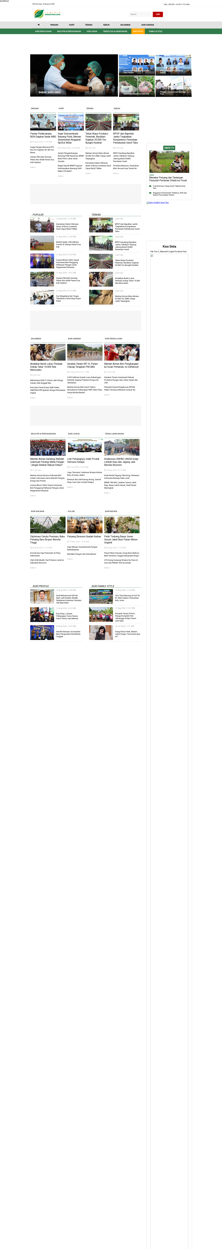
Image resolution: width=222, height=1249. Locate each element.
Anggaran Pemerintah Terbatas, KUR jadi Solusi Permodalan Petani (170, 194)
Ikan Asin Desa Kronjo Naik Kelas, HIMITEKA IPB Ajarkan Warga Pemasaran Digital (47, 390)
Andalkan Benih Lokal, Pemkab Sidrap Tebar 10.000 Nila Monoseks (127, 280)
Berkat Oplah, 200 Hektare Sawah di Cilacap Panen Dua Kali (68, 244)
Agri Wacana (37, 511)
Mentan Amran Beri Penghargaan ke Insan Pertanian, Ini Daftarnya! (121, 365)
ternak (89, 108)
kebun (117, 108)
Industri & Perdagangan (69, 31)
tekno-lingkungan (114, 434)
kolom (71, 511)
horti (61, 108)
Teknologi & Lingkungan (115, 31)
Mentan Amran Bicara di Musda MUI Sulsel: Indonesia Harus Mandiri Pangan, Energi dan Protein (47, 478)
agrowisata (111, 511)
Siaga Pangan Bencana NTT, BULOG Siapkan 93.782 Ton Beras (42, 150)
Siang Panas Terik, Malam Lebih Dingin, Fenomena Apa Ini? (127, 634)
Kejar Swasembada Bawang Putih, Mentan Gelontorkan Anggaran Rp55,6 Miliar (69, 138)
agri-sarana (74, 338)
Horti (71, 25)
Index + (33, 167)
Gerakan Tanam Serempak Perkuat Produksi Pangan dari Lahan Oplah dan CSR (121, 380)
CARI (158, 14)
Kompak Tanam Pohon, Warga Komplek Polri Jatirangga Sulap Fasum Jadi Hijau (125, 617)
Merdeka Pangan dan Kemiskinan (81, 554)
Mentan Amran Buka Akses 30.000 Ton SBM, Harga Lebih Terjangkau (98, 156)
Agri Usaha (92, 31)
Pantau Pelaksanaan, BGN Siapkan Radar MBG (43, 135)
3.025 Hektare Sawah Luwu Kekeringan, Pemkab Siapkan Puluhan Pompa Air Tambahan (84, 380)
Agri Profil (138, 31)
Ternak (88, 25)
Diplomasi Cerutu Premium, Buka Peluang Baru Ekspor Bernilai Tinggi (47, 539)
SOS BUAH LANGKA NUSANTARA (136, 94)
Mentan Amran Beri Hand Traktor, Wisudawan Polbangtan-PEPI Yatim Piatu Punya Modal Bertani (84, 390)
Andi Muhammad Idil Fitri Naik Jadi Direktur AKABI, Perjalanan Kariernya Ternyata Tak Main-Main (68, 599)
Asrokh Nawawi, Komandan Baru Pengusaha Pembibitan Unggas (68, 634)
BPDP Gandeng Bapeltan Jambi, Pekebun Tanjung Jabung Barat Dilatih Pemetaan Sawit (125, 246)
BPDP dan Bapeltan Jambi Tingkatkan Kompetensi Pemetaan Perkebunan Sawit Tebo (125, 138)
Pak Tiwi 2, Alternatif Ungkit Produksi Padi (168, 251)
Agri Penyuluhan (43, 31)
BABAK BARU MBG (50, 92)
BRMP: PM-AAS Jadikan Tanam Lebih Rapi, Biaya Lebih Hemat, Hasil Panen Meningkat (120, 485)
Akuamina (125, 25)
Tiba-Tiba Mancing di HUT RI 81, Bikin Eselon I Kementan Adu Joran (127, 597)
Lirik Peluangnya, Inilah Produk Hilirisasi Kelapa (83, 460)
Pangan (54, 25)
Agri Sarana (147, 25)
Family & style (155, 31)
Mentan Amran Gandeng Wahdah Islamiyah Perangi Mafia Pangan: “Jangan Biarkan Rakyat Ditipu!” (47, 461)
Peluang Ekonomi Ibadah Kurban (84, 536)
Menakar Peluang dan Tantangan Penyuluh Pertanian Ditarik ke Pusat (168, 179)
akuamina (36, 338)
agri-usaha (74, 434)
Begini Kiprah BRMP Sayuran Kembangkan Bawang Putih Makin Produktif (70, 168)
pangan (35, 108)
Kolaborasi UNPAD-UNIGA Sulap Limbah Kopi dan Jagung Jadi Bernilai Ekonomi (121, 461)
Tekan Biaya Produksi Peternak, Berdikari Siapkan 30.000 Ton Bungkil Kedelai (96, 138)
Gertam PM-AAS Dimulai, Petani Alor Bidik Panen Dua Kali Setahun (42, 159)
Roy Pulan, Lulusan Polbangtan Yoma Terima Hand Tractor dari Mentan (67, 616)
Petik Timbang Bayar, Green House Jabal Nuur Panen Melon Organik (120, 539)
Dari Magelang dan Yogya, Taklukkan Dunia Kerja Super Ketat (68, 298)
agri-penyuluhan (113, 338)
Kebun (106, 25)
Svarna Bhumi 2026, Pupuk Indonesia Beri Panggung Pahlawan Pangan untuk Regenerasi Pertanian (67, 263)
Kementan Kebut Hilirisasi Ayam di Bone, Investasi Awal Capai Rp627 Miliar (98, 166)
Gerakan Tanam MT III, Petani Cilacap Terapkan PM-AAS (82, 365)
